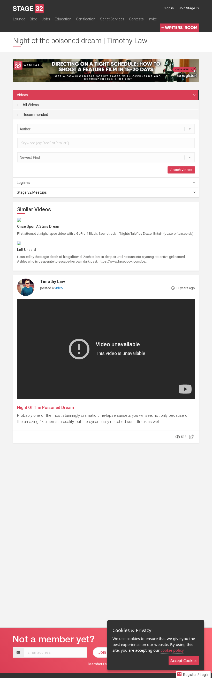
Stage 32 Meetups (32, 192)
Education (63, 19)
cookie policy (172, 650)
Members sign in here (106, 664)
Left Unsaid (26, 250)
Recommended (35, 115)
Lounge (19, 19)
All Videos (30, 105)
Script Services (112, 19)
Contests (136, 19)
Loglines (23, 182)
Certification (85, 19)
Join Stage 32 (189, 8)
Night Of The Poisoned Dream (45, 407)
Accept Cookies (183, 660)
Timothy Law (52, 281)
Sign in (169, 8)
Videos (22, 95)
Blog (33, 19)
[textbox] (106, 129)
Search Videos (181, 170)
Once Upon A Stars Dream (38, 226)
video (59, 288)
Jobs (46, 19)
